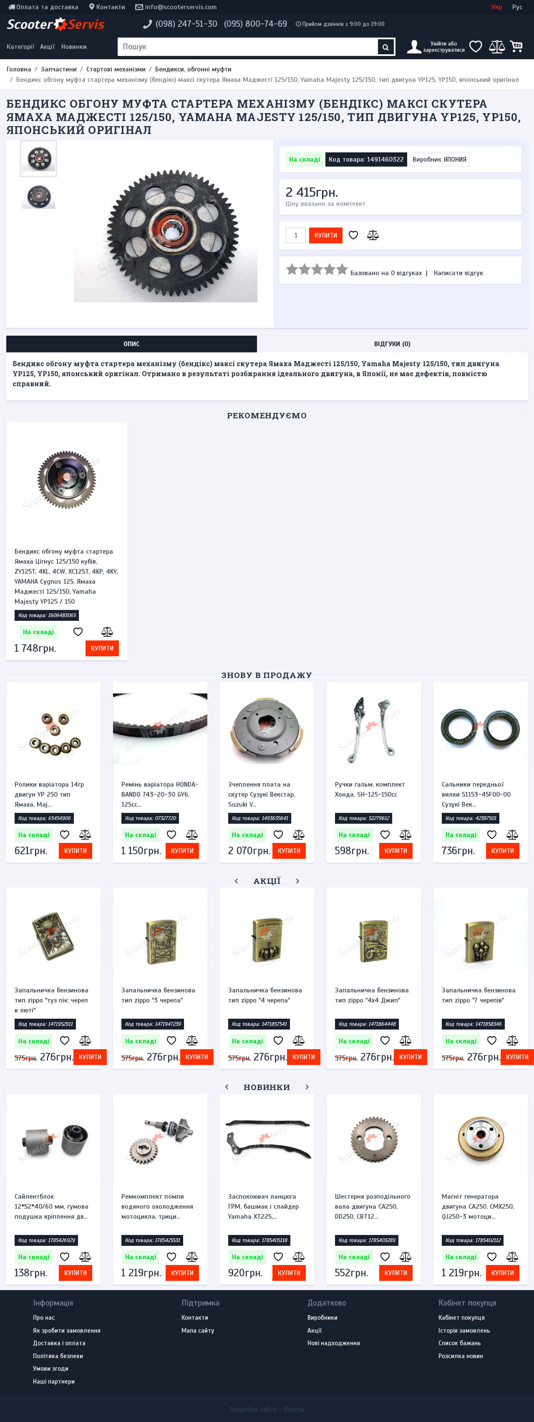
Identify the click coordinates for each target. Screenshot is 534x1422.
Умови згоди (50, 1369)
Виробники (322, 1318)
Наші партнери (54, 1382)
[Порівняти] (371, 236)
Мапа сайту (197, 1331)
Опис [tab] (131, 344)
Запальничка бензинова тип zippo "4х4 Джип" (372, 995)
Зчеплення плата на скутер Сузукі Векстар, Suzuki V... (261, 794)
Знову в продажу (267, 675)
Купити (326, 235)
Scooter (55, 24)
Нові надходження (333, 1343)
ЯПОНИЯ (454, 159)
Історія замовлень (464, 1331)
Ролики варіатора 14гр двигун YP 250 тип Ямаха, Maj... (49, 794)
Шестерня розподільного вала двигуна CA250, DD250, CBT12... (373, 1206)
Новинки (74, 47)
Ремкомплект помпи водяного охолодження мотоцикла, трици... (157, 1206)
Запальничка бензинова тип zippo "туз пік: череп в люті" (51, 1000)
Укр (496, 7)
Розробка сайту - (267, 1409)
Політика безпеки (58, 1356)
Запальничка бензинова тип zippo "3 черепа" (158, 995)
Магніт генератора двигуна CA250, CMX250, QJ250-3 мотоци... (478, 1206)
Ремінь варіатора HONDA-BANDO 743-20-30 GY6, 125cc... (160, 794)
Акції (47, 47)
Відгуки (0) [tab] (392, 344)
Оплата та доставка (47, 7)
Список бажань (459, 1343)
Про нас (44, 1318)
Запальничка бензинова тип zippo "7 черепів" (479, 995)
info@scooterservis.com (181, 7)
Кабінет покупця (461, 1318)
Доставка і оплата (59, 1343)
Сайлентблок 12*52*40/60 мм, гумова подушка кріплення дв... (51, 1206)
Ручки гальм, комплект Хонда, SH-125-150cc (370, 789)
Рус (517, 7)
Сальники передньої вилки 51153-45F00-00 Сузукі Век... (476, 794)
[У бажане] (353, 236)
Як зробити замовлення (67, 1331)
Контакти (110, 7)
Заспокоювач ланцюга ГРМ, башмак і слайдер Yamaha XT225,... (263, 1206)
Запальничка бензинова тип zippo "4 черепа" (265, 995)
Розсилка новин (460, 1356)
